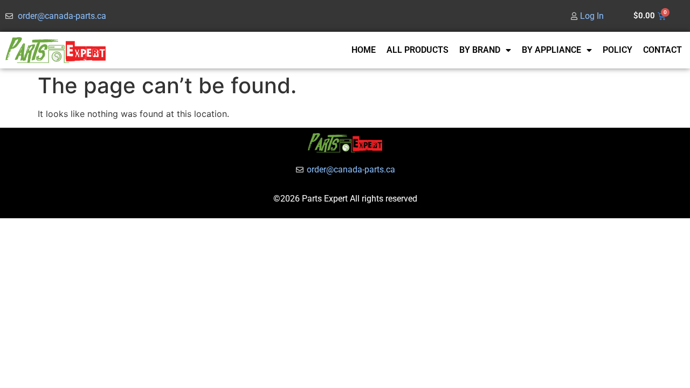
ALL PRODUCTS (417, 50)
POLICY (617, 50)
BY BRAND (479, 50)
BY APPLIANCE (551, 50)
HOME (363, 50)
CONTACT (662, 50)
